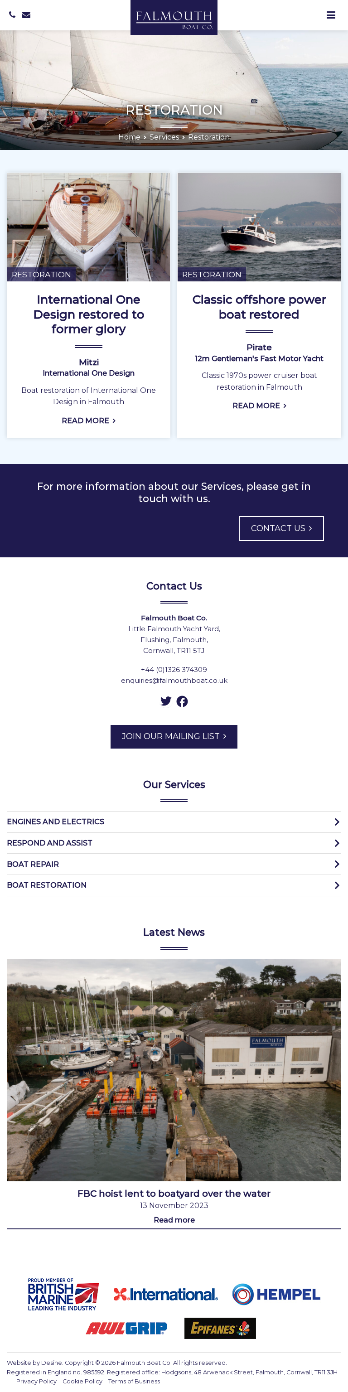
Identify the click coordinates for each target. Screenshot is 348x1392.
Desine (51, 1362)
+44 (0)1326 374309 (174, 669)
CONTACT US (278, 528)
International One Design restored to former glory (89, 314)
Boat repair (33, 864)
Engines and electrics (55, 821)
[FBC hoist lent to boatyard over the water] (174, 1070)
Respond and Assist (49, 843)
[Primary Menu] (331, 15)
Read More (85, 420)
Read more (174, 1220)
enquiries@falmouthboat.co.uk (174, 680)
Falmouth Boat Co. (144, 1362)
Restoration (41, 274)
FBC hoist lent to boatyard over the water (174, 1193)
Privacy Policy (36, 1381)
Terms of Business (134, 1381)
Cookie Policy (82, 1381)
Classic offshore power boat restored (259, 306)
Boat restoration (47, 885)
